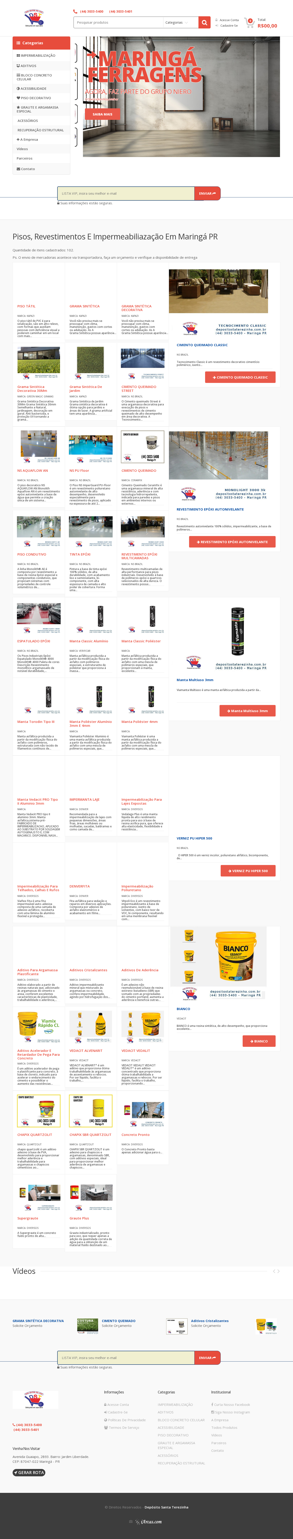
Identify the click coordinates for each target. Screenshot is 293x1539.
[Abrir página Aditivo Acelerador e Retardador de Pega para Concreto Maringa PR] (39, 1026)
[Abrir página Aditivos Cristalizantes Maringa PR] (90, 946)
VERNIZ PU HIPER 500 (194, 838)
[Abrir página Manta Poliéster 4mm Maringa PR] (143, 697)
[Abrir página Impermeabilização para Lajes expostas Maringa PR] (142, 775)
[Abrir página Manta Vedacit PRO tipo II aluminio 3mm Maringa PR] (38, 775)
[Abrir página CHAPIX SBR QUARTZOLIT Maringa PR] (91, 1110)
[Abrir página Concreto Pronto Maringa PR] (143, 1110)
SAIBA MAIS (102, 114)
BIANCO (183, 1008)
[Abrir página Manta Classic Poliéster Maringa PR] (143, 617)
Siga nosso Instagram (232, 1412)
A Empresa (28, 139)
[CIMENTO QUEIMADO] (177, 1326)
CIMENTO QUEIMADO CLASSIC (202, 345)
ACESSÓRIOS (27, 120)
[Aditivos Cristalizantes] (266, 1326)
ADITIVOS (28, 65)
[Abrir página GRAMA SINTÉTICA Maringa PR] (90, 282)
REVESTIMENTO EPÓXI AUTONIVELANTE (210, 509)
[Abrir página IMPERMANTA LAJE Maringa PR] (90, 775)
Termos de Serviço (123, 1427)
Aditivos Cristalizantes (210, 1321)
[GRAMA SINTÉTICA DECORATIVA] (87, 1326)
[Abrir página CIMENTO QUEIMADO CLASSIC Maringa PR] (218, 299)
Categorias (174, 22)
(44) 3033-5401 (120, 11)
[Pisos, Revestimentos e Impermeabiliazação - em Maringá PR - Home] (43, 18)
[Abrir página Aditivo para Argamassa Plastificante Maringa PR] (38, 946)
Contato (27, 168)
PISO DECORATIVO (35, 97)
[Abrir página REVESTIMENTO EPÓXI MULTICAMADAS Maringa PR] (143, 530)
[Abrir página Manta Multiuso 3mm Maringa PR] (218, 634)
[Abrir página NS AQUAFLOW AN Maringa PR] (39, 446)
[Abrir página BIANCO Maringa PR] (218, 963)
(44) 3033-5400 (91, 11)
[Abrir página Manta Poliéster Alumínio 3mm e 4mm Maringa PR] (91, 697)
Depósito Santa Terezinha (166, 1507)
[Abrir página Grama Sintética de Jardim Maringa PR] (91, 362)
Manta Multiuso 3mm (195, 679)
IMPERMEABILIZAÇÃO (37, 55)
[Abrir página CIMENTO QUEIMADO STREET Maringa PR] (143, 362)
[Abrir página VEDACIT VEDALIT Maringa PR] (143, 1026)
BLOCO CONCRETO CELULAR (34, 77)
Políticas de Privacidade (126, 1420)
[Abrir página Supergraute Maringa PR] (39, 1194)
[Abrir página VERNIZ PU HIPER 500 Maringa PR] (206, 792)
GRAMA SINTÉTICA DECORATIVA (38, 1321)
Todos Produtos (224, 1427)
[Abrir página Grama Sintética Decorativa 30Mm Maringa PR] (39, 362)
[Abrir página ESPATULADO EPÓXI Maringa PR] (39, 617)
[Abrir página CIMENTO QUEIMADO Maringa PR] (143, 446)
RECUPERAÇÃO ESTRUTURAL (40, 130)
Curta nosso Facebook (231, 1404)
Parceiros (25, 158)
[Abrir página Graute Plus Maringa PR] (91, 1194)
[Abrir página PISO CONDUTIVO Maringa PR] (39, 530)
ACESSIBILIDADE (33, 88)
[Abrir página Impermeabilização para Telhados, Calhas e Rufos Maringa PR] (38, 862)
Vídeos (22, 148)
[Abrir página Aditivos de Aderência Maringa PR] (142, 946)
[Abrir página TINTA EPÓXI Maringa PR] (91, 530)
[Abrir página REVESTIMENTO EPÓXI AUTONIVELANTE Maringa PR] (218, 463)
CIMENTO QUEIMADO (119, 1321)
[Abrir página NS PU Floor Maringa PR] (91, 446)
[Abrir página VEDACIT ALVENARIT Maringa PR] (91, 1026)
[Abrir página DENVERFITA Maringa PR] (90, 862)
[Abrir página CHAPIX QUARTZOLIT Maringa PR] (39, 1110)
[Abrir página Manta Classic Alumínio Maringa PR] (91, 617)
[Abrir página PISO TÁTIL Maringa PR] (38, 282)
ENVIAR (205, 193)
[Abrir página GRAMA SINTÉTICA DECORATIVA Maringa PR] (142, 282)
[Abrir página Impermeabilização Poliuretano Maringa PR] (142, 862)
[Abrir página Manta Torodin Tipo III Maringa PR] (39, 697)
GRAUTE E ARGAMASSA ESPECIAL (37, 109)
